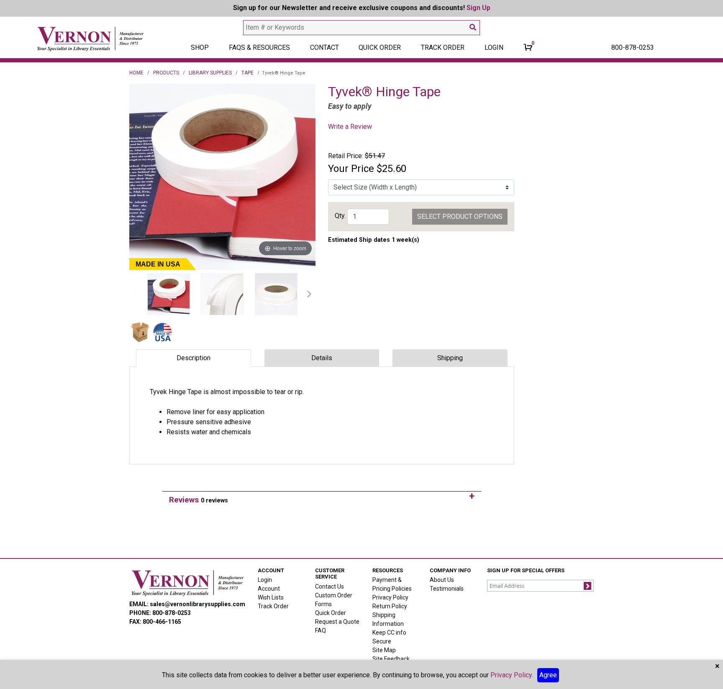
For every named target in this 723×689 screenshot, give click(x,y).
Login (265, 579)
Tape (247, 73)
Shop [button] (200, 47)
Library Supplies (210, 73)
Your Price (351, 168)
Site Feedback (391, 659)
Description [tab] (193, 358)
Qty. (340, 216)
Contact (324, 47)
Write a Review (350, 127)
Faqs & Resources (259, 47)
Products (166, 73)
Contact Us (329, 586)
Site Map (384, 650)
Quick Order (380, 47)
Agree (548, 675)
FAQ (320, 630)
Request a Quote (337, 621)
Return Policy (389, 606)
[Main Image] (169, 294)
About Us (442, 579)
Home (136, 73)
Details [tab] (321, 358)
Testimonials (447, 588)
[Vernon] (187, 582)
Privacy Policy (390, 597)
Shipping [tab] (450, 358)
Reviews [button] (198, 500)
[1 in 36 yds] (276, 294)
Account (269, 588)
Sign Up (478, 8)
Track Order (442, 47)
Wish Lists (271, 597)
